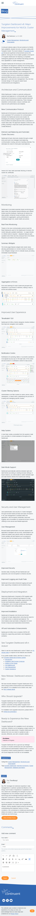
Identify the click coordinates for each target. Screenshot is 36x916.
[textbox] (18, 868)
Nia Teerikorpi (11, 36)
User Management (10, 667)
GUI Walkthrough (10, 665)
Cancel (13, 878)
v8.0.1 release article (9, 689)
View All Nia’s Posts (9, 818)
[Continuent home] (18, 3)
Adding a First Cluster (11, 663)
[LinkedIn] (3, 900)
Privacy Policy (14, 914)
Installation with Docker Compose (14, 661)
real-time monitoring (23, 766)
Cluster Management (13, 40)
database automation (19, 767)
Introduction (8, 659)
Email (3, 844)
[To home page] (10, 892)
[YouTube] (11, 900)
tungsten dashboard (10, 766)
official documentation (10, 712)
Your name (4, 838)
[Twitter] (7, 900)
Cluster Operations (10, 669)
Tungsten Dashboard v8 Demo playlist (15, 657)
